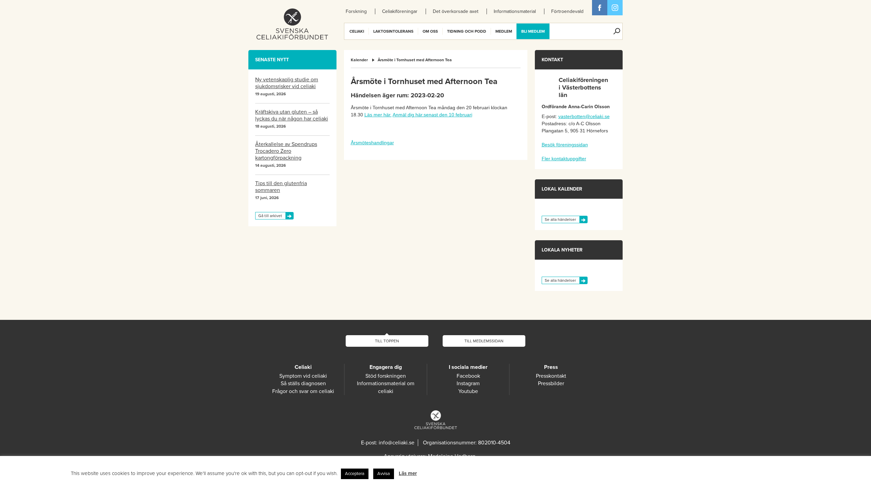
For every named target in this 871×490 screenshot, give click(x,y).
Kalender (359, 60)
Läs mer (408, 473)
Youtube (468, 391)
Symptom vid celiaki (303, 376)
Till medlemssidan (484, 341)
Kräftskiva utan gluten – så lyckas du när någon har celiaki (291, 115)
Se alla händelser (560, 219)
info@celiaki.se (396, 442)
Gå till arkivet (270, 215)
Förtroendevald (567, 11)
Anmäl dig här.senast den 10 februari (432, 114)
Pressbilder (551, 383)
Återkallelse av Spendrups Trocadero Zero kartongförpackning (286, 151)
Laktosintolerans (393, 31)
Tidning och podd (466, 31)
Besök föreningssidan (565, 144)
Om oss (430, 31)
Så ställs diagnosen (303, 383)
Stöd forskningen (385, 376)
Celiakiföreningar (399, 11)
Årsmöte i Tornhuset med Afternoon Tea (415, 60)
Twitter (615, 7)
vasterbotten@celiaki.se (584, 116)
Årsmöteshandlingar (372, 142)
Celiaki (356, 31)
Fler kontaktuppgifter (564, 158)
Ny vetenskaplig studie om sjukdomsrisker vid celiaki (286, 83)
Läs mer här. (378, 114)
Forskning (356, 11)
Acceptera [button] (354, 473)
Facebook (599, 7)
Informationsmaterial (515, 11)
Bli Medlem (533, 31)
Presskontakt (551, 376)
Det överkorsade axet (455, 11)
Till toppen (387, 341)
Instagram (468, 383)
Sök (617, 31)
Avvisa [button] (383, 473)
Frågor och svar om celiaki (303, 391)
